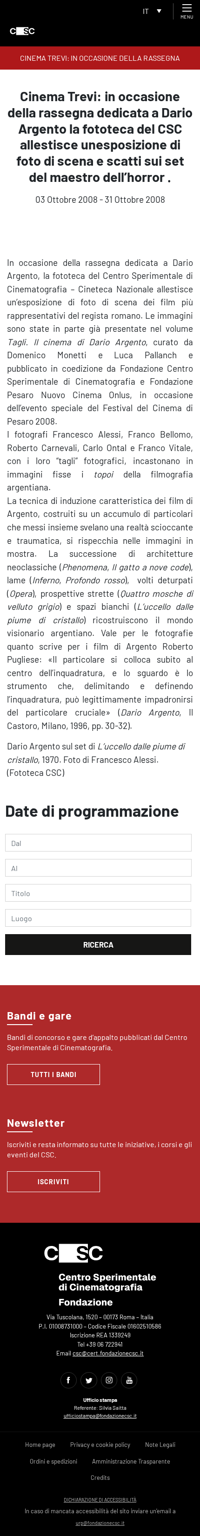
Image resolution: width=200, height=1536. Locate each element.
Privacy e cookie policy (100, 1444)
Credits (100, 1477)
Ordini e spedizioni (53, 1461)
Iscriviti (53, 1182)
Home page (40, 1444)
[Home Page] (22, 31)
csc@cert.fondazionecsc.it (108, 1353)
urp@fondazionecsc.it (100, 1523)
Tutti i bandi (54, 1074)
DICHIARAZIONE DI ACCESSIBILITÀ (100, 1500)
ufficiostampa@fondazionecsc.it (100, 1416)
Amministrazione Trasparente (131, 1461)
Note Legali (160, 1444)
